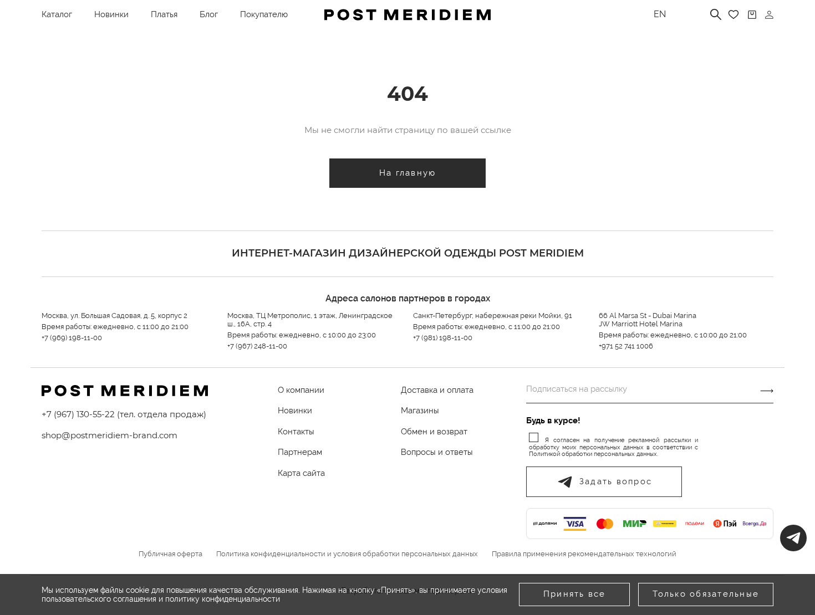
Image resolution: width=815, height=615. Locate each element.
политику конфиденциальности (222, 598)
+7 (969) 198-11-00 (72, 338)
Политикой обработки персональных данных (593, 454)
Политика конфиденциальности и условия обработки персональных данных (347, 554)
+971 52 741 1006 (626, 346)
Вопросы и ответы (437, 452)
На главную (407, 173)
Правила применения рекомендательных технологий (584, 554)
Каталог (57, 14)
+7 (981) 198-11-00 (442, 338)
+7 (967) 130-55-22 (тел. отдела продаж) (124, 414)
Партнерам (300, 452)
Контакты (296, 432)
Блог (209, 14)
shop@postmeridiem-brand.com (109, 435)
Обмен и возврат (434, 432)
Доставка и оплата (437, 390)
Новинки (111, 14)
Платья (164, 14)
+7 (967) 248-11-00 (257, 346)
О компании (301, 390)
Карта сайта (301, 473)
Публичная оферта (170, 554)
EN (660, 14)
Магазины (420, 411)
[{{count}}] (752, 15)
